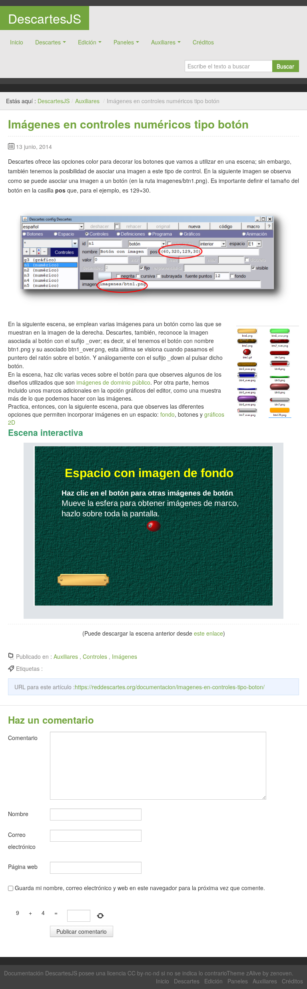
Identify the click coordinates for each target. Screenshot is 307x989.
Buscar (285, 66)
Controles (95, 656)
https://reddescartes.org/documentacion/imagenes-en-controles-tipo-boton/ (170, 687)
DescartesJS (44, 18)
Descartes (48, 42)
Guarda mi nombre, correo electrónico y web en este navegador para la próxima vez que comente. (140, 888)
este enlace (208, 633)
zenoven (281, 973)
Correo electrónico (22, 841)
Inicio (16, 42)
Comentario (23, 738)
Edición (87, 42)
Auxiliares (163, 42)
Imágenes (124, 656)
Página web (23, 867)
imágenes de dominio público (112, 382)
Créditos (203, 42)
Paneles (124, 42)
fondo (167, 414)
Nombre (18, 814)
